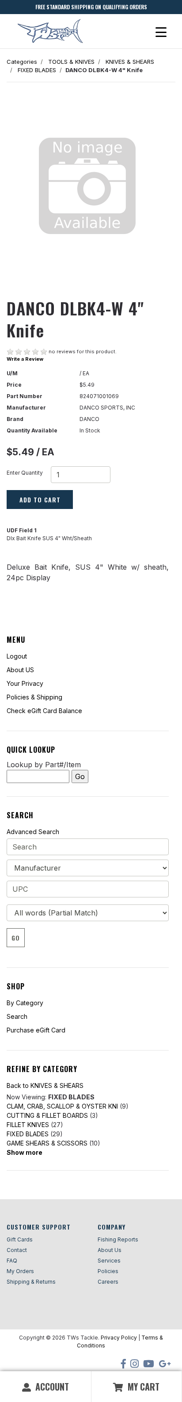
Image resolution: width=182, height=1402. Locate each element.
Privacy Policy (119, 1337)
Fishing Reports (118, 1239)
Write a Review (25, 359)
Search (17, 1016)
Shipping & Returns (31, 1281)
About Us (109, 1250)
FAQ (12, 1260)
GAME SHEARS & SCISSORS (47, 1143)
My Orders (20, 1271)
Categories (22, 61)
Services (109, 1260)
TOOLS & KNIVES (71, 61)
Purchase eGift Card (36, 1030)
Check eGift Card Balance (44, 710)
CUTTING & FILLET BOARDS (47, 1115)
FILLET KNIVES (28, 1124)
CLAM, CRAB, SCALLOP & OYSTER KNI (62, 1106)
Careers (108, 1281)
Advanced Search (33, 831)
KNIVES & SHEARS (130, 61)
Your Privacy (25, 683)
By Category (25, 1003)
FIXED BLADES (37, 69)
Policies (108, 1271)
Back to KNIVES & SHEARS (45, 1085)
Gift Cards (20, 1239)
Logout (17, 656)
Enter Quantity (25, 472)
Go (15, 937)
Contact (17, 1250)
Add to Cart (40, 499)
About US (20, 670)
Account (51, 1386)
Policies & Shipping (34, 697)
